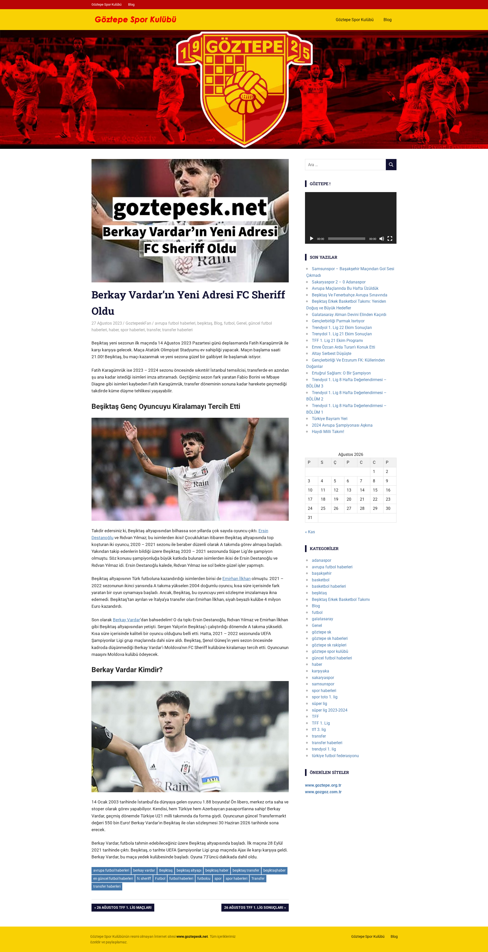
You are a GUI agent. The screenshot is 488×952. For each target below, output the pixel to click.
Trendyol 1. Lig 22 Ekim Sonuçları (342, 327)
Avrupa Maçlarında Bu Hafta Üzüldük (345, 288)
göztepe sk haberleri (330, 638)
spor (218, 878)
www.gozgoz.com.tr (323, 791)
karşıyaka (320, 671)
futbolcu (203, 878)
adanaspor (321, 560)
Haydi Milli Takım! (328, 431)
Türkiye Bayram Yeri (329, 418)
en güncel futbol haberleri (113, 878)
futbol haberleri (181, 878)
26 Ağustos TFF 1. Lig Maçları (124, 908)
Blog (131, 4)
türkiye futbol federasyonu (335, 755)
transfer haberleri (177, 329)
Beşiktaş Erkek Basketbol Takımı (341, 599)
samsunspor (323, 684)
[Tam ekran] (389, 238)
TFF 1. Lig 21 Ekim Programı (337, 340)
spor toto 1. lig (325, 697)
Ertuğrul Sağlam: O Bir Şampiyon (341, 373)
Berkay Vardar (126, 619)
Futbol (160, 878)
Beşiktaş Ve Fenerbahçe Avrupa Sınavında (349, 295)
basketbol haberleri (329, 586)
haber (114, 329)
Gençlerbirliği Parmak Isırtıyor (338, 321)
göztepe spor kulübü (330, 651)
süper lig (319, 703)
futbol (229, 323)
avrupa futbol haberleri (175, 323)
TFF (315, 716)
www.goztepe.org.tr (323, 785)
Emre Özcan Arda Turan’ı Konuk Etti (343, 347)
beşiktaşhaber (274, 870)
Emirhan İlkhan (236, 578)
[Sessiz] (381, 238)
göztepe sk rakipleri (329, 645)
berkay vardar (144, 870)
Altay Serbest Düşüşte (331, 353)
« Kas (310, 531)
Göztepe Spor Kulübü (106, 4)
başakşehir (321, 573)
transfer (153, 329)
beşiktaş (204, 323)
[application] (350, 218)
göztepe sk (321, 632)
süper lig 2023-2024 (329, 710)
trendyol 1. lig (324, 749)
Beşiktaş (166, 870)
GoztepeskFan (138, 323)
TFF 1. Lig (321, 723)
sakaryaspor (323, 677)
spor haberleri (132, 329)
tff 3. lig (319, 729)
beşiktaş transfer (246, 870)
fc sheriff (144, 878)
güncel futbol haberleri (332, 658)
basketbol (320, 580)
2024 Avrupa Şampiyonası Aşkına (342, 425)
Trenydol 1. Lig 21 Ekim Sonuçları (342, 333)
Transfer (258, 878)
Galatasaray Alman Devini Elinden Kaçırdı (349, 314)
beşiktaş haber (216, 870)
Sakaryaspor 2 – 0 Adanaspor (338, 282)
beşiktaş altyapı (189, 870)
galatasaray (322, 618)
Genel (241, 323)
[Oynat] (311, 238)
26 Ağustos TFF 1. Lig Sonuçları (253, 908)
